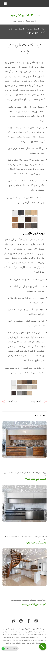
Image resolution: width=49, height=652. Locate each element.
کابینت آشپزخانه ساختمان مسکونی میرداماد (23, 600)
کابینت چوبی (18, 21)
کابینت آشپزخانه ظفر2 (36, 543)
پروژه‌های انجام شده (41, 473)
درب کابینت (12, 401)
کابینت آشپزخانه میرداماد (34, 604)
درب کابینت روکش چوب (24, 15)
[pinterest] (21, 621)
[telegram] (13, 621)
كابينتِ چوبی (19, 29)
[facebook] (29, 621)
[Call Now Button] (42, 646)
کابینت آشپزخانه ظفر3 (36, 479)
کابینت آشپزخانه (30, 21)
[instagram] (36, 621)
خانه (43, 29)
